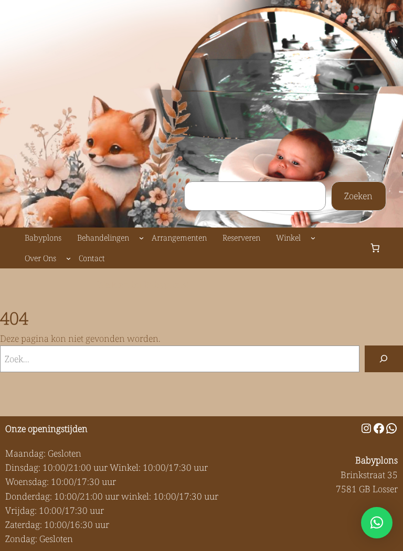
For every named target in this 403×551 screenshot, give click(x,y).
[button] (377, 522)
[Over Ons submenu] (68, 258)
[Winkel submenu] (313, 237)
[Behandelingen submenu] (141, 237)
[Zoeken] (384, 358)
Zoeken (358, 196)
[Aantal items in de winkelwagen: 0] (375, 248)
